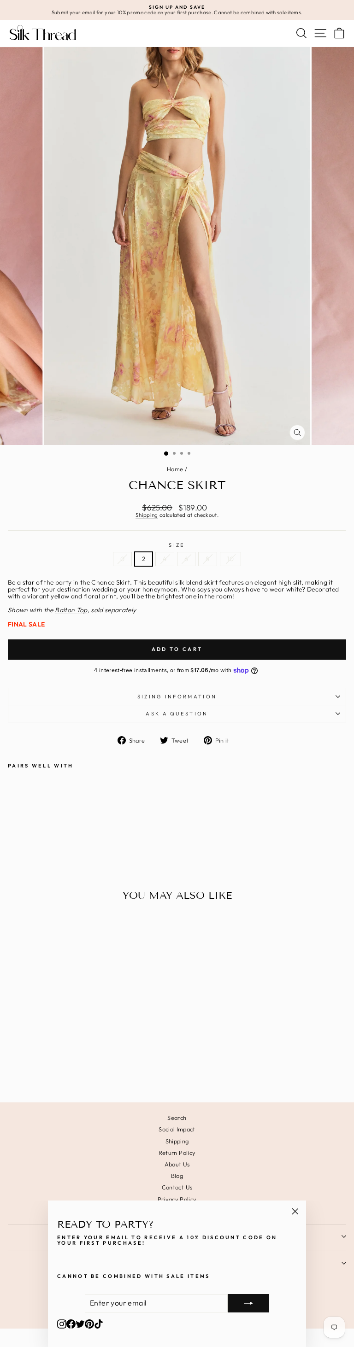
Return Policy (177, 1152)
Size (177, 545)
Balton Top (71, 610)
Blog (177, 1175)
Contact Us (177, 1187)
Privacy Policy (177, 1199)
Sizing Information (177, 696)
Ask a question (177, 713)
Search (176, 1117)
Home (175, 469)
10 (230, 559)
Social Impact (177, 1129)
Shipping (147, 515)
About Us (177, 1164)
